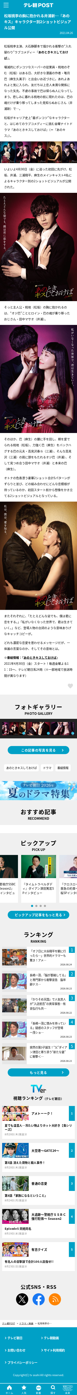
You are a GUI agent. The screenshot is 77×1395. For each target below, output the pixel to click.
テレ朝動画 (51, 1338)
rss (55, 1299)
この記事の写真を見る (38, 750)
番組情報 (62, 768)
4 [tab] (45, 906)
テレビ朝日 (14, 1338)
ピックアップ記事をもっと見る (38, 915)
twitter (22, 1299)
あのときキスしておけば (40, 657)
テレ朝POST (38, 5)
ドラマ (47, 768)
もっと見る (38, 1072)
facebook (38, 1299)
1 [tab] (32, 906)
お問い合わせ (16, 1350)
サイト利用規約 (54, 1350)
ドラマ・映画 (26, 1323)
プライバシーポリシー (22, 1362)
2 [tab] (36, 906)
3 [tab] (41, 906)
